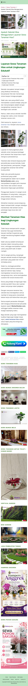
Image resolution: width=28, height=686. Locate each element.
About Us (17, 679)
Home (3, 7)
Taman (12, 679)
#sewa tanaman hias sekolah (18, 358)
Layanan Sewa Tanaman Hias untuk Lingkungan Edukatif (12, 79)
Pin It (3, 354)
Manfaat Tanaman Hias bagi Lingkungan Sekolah (10, 84)
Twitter (17, 351)
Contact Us (23, 679)
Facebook (12, 351)
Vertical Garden (6, 679)
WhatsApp (23, 351)
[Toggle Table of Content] (24, 76)
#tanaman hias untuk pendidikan (9, 359)
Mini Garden (20, 677)
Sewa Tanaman (11, 7)
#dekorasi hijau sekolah (11, 357)
